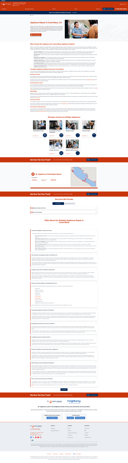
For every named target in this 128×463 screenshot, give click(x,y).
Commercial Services (54, 150)
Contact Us (70, 435)
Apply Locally (70, 437)
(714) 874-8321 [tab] (121, 9)
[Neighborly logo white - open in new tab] (3, 0)
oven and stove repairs (42, 111)
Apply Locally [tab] (124, 4)
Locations (86, 432)
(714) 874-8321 (35, 429)
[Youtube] (38, 437)
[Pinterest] (36, 437)
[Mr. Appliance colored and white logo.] (6, 4)
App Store (71, 417)
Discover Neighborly (51, 417)
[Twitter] (33, 437)
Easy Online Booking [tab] (109, 8)
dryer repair (37, 97)
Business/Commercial (70, 203)
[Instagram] (40, 437)
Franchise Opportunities (72, 432)
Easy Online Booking (36, 34)
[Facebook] (31, 437)
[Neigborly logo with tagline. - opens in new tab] (74, 401)
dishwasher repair (65, 103)
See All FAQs (64, 389)
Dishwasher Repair (86, 130)
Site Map (86, 435)
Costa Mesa (34, 179)
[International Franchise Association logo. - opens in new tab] (32, 440)
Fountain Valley (34, 180)
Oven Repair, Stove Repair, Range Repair (55, 131)
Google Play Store (80, 417)
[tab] (4, 9)
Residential (59, 203)
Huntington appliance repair (45, 27)
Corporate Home (88, 437)
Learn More (35, 135)
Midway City (44, 180)
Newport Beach (53, 179)
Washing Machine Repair (38, 130)
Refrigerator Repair (70, 130)
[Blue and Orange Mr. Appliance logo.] (54, 401)
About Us (69, 430)
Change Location (16, 5)
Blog (85, 430)
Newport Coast (53, 180)
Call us (32, 384)
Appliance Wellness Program (72, 150)
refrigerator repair (90, 79)
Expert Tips (87, 428)
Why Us (69, 428)
